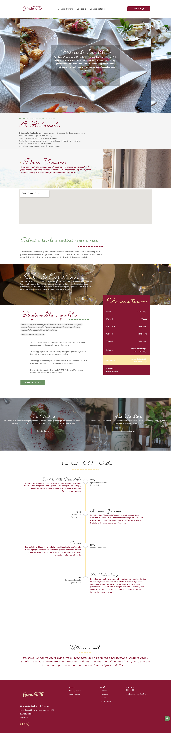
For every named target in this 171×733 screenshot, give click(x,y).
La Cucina (104, 694)
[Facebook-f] (22, 724)
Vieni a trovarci (106, 701)
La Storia (103, 691)
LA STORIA (85, 77)
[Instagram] (27, 724)
